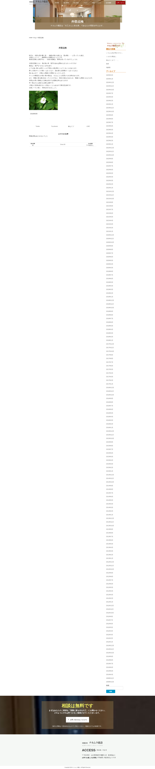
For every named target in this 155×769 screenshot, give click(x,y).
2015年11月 (110, 435)
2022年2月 (109, 184)
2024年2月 (109, 100)
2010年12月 (110, 645)
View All (62, 144)
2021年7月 (109, 209)
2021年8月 (109, 206)
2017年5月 (109, 369)
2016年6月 (109, 409)
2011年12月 (110, 605)
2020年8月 (109, 249)
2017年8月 (109, 358)
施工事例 (66, 3)
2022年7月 (109, 166)
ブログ (85, 3)
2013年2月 (109, 554)
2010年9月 (109, 656)
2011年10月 (110, 613)
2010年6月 (109, 667)
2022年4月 (109, 177)
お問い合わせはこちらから (78, 719)
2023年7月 (109, 122)
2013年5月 (109, 544)
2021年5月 (109, 217)
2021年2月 (109, 227)
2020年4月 (109, 264)
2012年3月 (109, 594)
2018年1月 (109, 340)
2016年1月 (109, 427)
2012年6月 (109, 584)
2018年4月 (109, 329)
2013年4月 (109, 547)
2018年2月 (109, 336)
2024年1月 (109, 104)
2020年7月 (109, 253)
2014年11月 (110, 478)
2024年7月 (109, 93)
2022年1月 (109, 188)
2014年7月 (109, 493)
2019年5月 (109, 282)
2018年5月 (109, 326)
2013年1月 (109, 558)
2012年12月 (110, 562)
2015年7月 (109, 449)
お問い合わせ (120, 3)
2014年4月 (109, 504)
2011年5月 (109, 627)
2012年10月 (110, 569)
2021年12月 (110, 191)
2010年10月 (110, 653)
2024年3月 (109, 97)
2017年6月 (109, 366)
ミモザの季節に (111, 56)
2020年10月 (110, 242)
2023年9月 (109, 115)
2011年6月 (109, 624)
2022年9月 (109, 159)
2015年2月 (109, 467)
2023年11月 (110, 108)
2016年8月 (109, 402)
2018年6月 (109, 322)
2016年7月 (109, 406)
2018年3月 (109, 333)
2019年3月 (109, 289)
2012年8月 (109, 576)
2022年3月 (109, 180)
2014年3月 (109, 507)
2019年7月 (109, 275)
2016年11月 (110, 391)
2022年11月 (110, 151)
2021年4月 (109, 220)
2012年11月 (110, 565)
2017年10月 (110, 351)
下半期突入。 (90, 145)
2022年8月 (109, 162)
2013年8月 (109, 533)
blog (34, 38)
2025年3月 (109, 75)
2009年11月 (110, 678)
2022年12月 (110, 148)
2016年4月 (109, 416)
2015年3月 (109, 464)
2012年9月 (109, 573)
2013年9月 (109, 529)
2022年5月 (109, 173)
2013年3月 (109, 551)
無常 (107, 64)
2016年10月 (110, 395)
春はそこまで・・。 (112, 60)
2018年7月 (109, 318)
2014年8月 (109, 489)
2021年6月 (109, 213)
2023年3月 (109, 137)
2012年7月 (109, 580)
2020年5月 (109, 260)
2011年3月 (109, 634)
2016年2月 (109, 424)
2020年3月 (109, 267)
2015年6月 (109, 453)
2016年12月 (110, 387)
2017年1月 (109, 384)
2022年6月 (109, 169)
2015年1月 (109, 471)
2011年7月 (109, 620)
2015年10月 (110, 438)
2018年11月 (110, 304)
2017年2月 (109, 380)
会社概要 (108, 3)
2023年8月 (109, 119)
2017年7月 (109, 362)
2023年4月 (109, 133)
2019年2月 (109, 293)
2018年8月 (109, 315)
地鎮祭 (108, 67)
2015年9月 (109, 442)
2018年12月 (110, 300)
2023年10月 (110, 111)
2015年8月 (109, 445)
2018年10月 (110, 307)
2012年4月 (109, 591)
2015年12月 (110, 431)
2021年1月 (109, 231)
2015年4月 (109, 460)
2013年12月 (110, 518)
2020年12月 (110, 235)
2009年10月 (110, 682)
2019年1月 (109, 297)
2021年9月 (109, 202)
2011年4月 (109, 631)
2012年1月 (109, 602)
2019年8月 (109, 271)
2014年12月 (110, 475)
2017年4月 (109, 373)
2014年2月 (109, 511)
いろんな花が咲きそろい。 (114, 53)
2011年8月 (109, 616)
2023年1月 (109, 144)
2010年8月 (109, 660)
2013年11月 (110, 522)
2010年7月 (109, 663)
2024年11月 (110, 86)
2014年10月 (110, 482)
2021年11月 (110, 195)
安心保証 (76, 3)
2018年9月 (109, 311)
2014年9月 (109, 485)
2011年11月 (110, 609)
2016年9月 (109, 398)
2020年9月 (109, 246)
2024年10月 (110, 89)
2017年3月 (109, 376)
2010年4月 (109, 674)
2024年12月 (110, 82)
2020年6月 (109, 257)
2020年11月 (110, 238)
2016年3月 (109, 420)
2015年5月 (109, 456)
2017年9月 (109, 355)
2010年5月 (109, 671)
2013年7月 (109, 536)
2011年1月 (109, 642)
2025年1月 (109, 79)
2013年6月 (109, 540)
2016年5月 (109, 413)
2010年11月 (110, 649)
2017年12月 (110, 344)
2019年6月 (109, 278)
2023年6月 (109, 126)
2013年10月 (110, 525)
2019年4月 (109, 286)
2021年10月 (110, 198)
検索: (107, 685)
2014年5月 (109, 500)
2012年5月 (109, 587)
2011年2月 (109, 638)
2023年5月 (109, 129)
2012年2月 (109, 598)
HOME (57, 3)
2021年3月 (109, 224)
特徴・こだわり (96, 3)
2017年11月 (110, 347)
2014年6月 (109, 496)
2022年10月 (110, 155)
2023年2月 (109, 140)
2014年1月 (109, 515)
